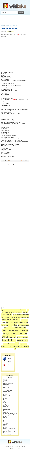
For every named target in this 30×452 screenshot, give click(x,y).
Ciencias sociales (7, 409)
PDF (9, 365)
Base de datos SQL (9, 28)
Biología (5, 398)
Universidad (6, 384)
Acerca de (12, 446)
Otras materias (6, 391)
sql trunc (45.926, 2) (6, 310)
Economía (5, 408)
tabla (6, 93)
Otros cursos (6, 387)
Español (5, 417)
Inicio (2, 25)
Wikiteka (7, 446)
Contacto (23, 446)
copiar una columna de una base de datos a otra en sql (15, 346)
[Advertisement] (15, 20)
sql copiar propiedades (19, 317)
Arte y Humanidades (7, 434)
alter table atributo (19, 328)
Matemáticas (6, 397)
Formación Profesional (8, 383)
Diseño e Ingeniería (7, 430)
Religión (5, 427)
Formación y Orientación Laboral (10, 415)
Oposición (5, 386)
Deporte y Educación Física (9, 428)
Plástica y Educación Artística (9, 431)
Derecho (5, 410)
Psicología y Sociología (8, 432)
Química (5, 401)
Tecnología (5, 423)
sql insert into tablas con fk (15, 318)
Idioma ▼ (27, 1)
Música (5, 426)
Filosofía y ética (6, 395)
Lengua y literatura (7, 393)
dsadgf (4, 330)
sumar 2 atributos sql (22, 337)
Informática (13, 25)
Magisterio (5, 412)
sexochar (13, 325)
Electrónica (5, 406)
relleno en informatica (19, 310)
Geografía (5, 404)
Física (4, 399)
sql (17, 343)
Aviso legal (17, 446)
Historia (5, 394)
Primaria (5, 379)
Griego (4, 420)
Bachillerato (6, 382)
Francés (5, 416)
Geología (5, 424)
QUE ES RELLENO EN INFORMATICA (14, 335)
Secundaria (5, 380)
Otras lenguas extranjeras (9, 421)
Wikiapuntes (14, 449)
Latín (4, 419)
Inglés (4, 402)
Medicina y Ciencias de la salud (10, 413)
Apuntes (7, 25)
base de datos (9, 340)
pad (10, 327)
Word (9, 358)
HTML (9, 362)
